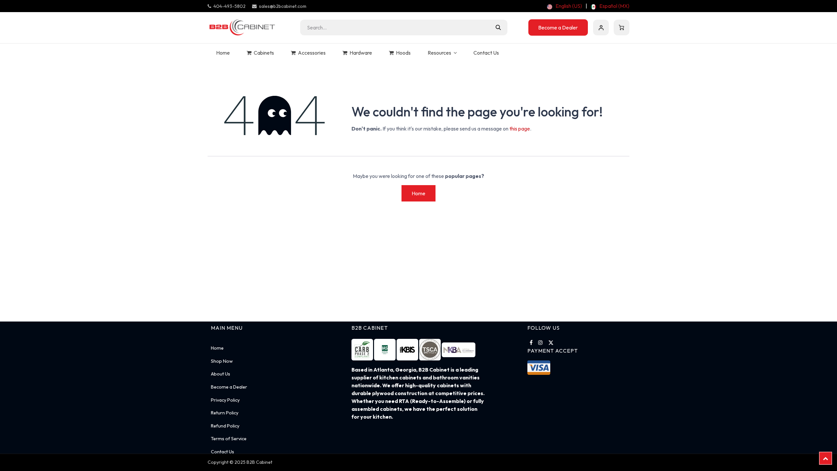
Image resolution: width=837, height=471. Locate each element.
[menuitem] (564, 6)
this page (519, 128)
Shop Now (222, 361)
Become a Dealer (558, 27)
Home (418, 193)
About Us (220, 374)
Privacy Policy (225, 400)
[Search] (498, 27)
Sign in (601, 27)
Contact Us (222, 452)
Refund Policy (225, 426)
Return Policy (224, 413)
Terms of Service (229, 439)
